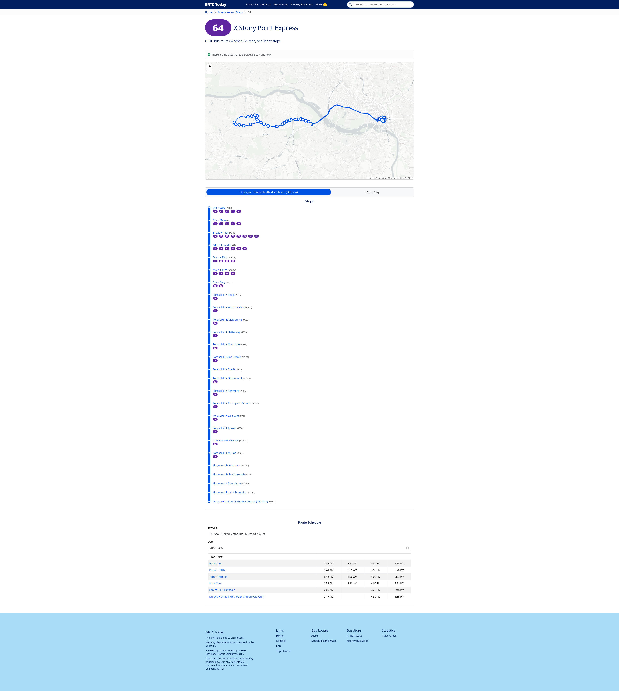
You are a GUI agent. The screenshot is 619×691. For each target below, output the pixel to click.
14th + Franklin (224, 245)
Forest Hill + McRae (228, 453)
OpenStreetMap (385, 178)
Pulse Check (389, 635)
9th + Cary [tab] (373, 192)
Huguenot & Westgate (231, 465)
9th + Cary (222, 208)
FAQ (278, 646)
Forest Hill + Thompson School (236, 403)
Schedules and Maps (258, 4)
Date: (211, 541)
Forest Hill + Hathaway (230, 332)
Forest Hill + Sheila (227, 369)
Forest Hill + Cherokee (230, 344)
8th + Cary (222, 282)
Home (208, 12)
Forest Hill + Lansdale (229, 415)
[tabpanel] (309, 356)
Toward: (213, 527)
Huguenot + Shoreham (231, 483)
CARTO (410, 178)
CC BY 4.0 (211, 645)
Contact (281, 641)
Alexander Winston (226, 642)
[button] (235, 124)
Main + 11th (224, 270)
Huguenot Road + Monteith (234, 492)
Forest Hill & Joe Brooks (231, 357)
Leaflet (371, 178)
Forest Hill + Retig (227, 295)
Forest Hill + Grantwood (232, 378)
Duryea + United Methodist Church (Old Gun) (244, 501)
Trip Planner (281, 4)
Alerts (320, 4)
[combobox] (384, 4)
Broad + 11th (224, 232)
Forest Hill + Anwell (228, 428)
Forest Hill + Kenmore (229, 391)
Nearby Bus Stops (302, 4)
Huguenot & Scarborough (233, 474)
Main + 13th (224, 257)
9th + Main (223, 220)
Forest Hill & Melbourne (231, 319)
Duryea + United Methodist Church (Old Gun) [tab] (270, 192)
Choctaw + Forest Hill (230, 440)
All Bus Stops (354, 635)
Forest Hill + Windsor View (232, 307)
